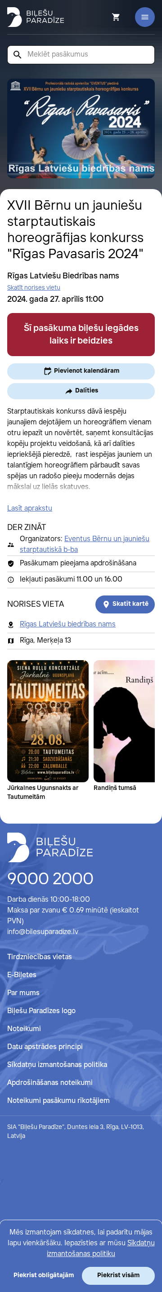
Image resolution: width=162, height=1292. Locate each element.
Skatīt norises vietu (33, 288)
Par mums (23, 993)
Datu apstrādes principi (45, 1047)
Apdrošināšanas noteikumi (50, 1083)
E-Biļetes (21, 975)
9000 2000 (50, 880)
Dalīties (86, 391)
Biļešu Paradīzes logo (41, 1011)
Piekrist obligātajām (44, 1275)
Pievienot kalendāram (86, 371)
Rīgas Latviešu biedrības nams (68, 624)
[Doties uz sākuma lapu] (35, 17)
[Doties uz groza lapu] (104, 17)
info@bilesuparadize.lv (42, 932)
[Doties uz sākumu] (50, 847)
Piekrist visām (118, 1275)
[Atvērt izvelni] (145, 17)
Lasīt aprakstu (29, 508)
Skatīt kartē (130, 604)
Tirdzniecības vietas (39, 957)
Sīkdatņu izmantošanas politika (57, 1065)
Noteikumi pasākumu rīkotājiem (58, 1101)
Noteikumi (24, 1029)
